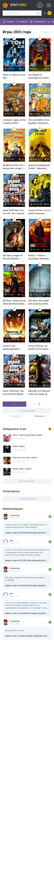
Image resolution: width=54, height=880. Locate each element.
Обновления (39, 22)
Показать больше (27, 498)
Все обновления (27, 481)
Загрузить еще (28, 410)
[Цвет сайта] (47, 13)
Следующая (39, 416)
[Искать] (38, 13)
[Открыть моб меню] (48, 5)
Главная (10, 22)
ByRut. (18, 5)
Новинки (24, 22)
